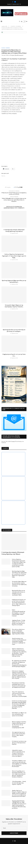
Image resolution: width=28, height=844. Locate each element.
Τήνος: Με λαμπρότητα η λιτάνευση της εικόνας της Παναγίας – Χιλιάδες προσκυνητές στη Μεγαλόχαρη (19, 694)
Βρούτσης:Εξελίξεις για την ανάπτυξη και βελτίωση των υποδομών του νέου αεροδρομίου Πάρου (18, 593)
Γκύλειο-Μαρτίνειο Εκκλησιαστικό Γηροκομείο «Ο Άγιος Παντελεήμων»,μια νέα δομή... (14, 256)
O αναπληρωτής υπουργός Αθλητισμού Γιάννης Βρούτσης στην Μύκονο (12, 553)
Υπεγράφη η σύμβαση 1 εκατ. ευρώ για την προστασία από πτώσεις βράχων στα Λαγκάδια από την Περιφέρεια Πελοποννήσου (19, 763)
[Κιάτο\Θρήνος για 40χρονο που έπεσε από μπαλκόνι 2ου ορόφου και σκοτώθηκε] (5, 715)
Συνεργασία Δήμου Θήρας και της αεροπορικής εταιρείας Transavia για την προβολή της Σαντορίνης (19, 583)
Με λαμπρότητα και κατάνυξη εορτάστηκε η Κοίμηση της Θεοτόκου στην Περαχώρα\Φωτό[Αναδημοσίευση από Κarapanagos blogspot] (19, 663)
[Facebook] (12, 2)
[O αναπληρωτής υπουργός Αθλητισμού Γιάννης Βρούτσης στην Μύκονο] (14, 219)
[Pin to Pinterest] (20, 187)
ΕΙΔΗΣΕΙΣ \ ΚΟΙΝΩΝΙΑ (16, 26)
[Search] (19, 21)
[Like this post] (15, 187)
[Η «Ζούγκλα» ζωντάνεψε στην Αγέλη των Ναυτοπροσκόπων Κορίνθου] (5, 744)
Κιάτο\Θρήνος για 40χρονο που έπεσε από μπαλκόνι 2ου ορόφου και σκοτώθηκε (19, 714)
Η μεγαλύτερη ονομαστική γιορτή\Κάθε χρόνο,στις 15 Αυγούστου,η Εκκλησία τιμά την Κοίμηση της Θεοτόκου (18, 685)
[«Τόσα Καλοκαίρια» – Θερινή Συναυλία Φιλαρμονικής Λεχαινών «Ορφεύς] (5, 784)
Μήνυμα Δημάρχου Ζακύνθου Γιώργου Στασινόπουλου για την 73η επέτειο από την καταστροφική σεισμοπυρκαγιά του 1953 (19, 724)
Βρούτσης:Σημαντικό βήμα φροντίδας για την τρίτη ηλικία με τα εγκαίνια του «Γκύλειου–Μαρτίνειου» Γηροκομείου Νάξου (19, 574)
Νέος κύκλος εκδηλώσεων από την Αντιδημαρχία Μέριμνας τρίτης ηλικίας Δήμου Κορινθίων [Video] (18, 631)
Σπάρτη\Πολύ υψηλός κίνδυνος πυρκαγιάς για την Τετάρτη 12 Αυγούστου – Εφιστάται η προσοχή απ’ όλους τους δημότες (18, 753)
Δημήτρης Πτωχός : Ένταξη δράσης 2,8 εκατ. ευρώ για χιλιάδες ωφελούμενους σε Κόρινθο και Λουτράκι (18, 622)
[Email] (15, 2)
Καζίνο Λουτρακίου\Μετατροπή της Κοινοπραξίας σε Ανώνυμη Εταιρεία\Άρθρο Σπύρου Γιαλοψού (18, 612)
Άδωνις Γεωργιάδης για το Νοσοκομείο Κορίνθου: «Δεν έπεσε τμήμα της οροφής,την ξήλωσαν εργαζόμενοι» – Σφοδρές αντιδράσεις (19, 774)
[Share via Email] (21, 187)
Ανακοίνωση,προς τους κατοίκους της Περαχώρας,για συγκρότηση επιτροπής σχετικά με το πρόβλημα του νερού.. (19, 641)
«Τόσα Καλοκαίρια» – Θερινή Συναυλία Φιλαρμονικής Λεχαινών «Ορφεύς (19, 783)
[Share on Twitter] (18, 187)
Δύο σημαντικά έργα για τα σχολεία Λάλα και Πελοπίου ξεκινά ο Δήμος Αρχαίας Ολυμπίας (18, 734)
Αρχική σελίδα (4, 26)
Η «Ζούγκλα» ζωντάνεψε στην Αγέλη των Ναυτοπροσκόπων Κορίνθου (19, 743)
